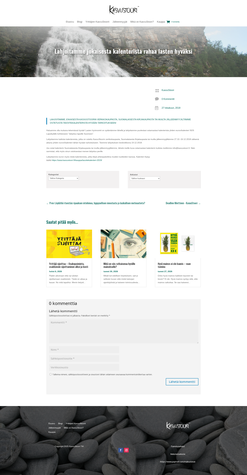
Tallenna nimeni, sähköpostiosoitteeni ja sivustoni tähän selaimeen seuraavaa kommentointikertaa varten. (102, 374)
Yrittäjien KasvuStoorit (97, 22)
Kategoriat (53, 174)
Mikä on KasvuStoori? (142, 22)
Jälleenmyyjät (119, 22)
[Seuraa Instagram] (126, 450)
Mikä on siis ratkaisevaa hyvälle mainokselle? (119, 265)
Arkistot (134, 174)
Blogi (79, 22)
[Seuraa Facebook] (120, 450)
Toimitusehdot (178, 446)
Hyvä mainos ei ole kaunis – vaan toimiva (174, 265)
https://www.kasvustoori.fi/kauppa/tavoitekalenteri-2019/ (77, 160)
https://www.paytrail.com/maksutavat (177, 461)
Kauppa (161, 22)
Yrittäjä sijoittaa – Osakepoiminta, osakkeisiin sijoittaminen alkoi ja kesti (68, 265)
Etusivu (70, 22)
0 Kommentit (168, 99)
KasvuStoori (168, 90)
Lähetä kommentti (182, 382)
